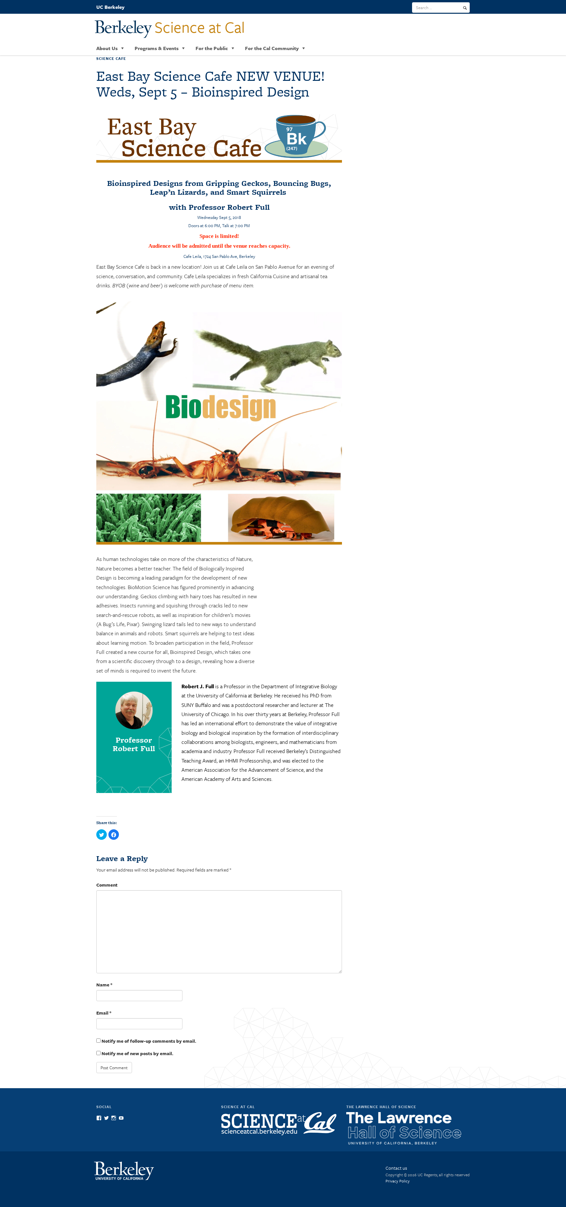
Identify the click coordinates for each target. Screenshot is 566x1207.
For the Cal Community (272, 48)
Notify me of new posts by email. (137, 1053)
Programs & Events (157, 48)
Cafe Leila (192, 256)
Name (104, 984)
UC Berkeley (110, 6)
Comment (107, 884)
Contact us (396, 1167)
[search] (465, 7)
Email (103, 1012)
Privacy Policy (398, 1181)
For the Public (212, 48)
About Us (107, 48)
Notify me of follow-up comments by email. (149, 1040)
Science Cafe (111, 58)
